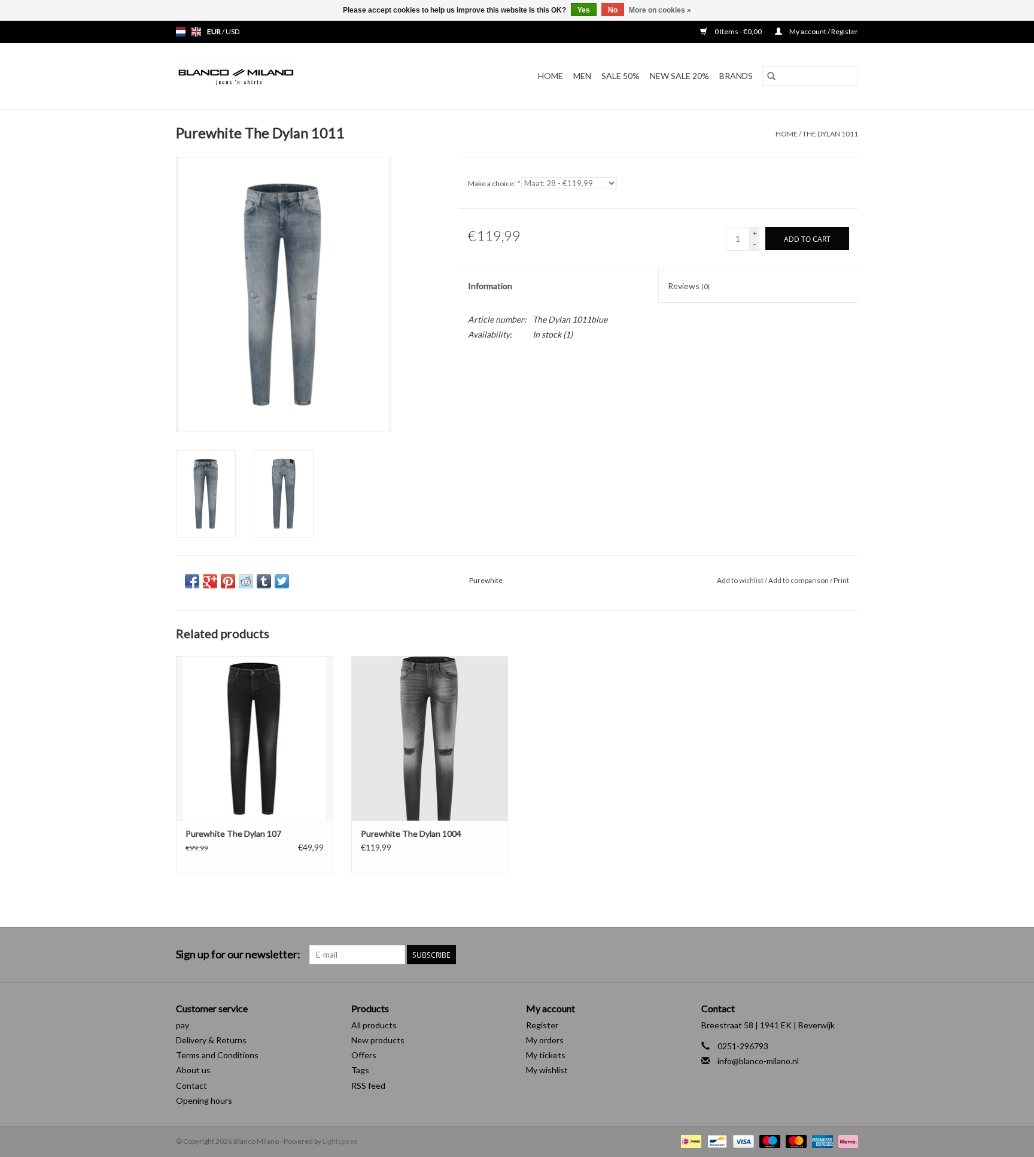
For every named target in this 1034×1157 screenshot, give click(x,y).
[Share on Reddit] (246, 581)
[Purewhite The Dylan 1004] (430, 738)
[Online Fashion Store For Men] (268, 76)
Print (841, 580)
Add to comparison (799, 580)
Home (550, 76)
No (613, 10)
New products (378, 1040)
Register (542, 1025)
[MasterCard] (794, 1140)
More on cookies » (660, 10)
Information (490, 286)
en (196, 32)
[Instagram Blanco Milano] (848, 954)
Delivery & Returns (211, 1040)
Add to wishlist (741, 580)
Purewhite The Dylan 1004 (411, 833)
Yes (583, 10)
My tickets (545, 1055)
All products (374, 1025)
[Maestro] (768, 1140)
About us (193, 1070)
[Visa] (742, 1140)
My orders (545, 1040)
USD (232, 31)
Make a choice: (493, 183)
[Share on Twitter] (282, 581)
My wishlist (547, 1070)
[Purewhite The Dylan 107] (254, 738)
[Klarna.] (846, 1140)
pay (182, 1025)
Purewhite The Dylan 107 (233, 833)
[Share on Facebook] (192, 581)
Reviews (689, 286)
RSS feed (368, 1085)
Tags (360, 1070)
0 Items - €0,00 (738, 31)
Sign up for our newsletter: (238, 954)
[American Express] (821, 1140)
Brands (736, 76)
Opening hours (204, 1100)
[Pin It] (228, 581)
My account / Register (823, 31)
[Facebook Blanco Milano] (827, 954)
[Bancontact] (715, 1140)
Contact (191, 1085)
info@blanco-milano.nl (758, 1061)
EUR (214, 31)
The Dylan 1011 (830, 133)
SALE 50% (620, 76)
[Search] (771, 76)
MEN (582, 76)
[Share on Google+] (210, 581)
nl (180, 32)
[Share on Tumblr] (264, 581)
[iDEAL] (689, 1140)
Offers (363, 1055)
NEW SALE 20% (679, 76)
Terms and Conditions (217, 1055)
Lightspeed (340, 1141)
